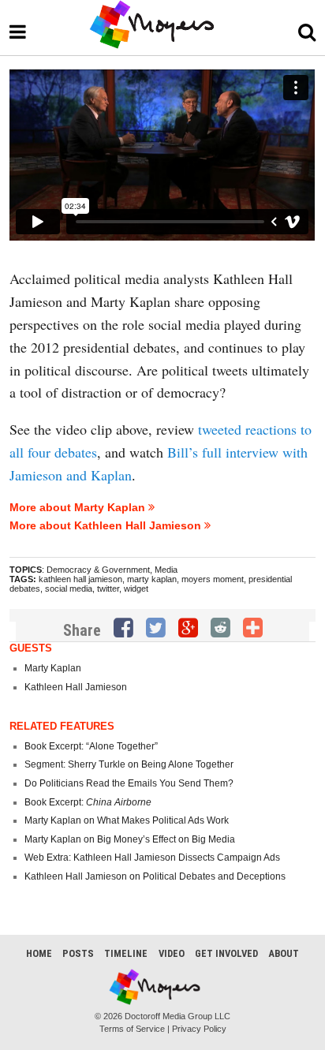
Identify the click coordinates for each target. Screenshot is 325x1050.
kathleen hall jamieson (80, 579)
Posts (78, 953)
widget (136, 588)
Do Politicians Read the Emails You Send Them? (128, 783)
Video (172, 953)
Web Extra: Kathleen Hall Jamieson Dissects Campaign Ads (152, 857)
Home (39, 953)
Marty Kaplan (52, 668)
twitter (108, 588)
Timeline (126, 953)
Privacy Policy (199, 1028)
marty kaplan (152, 579)
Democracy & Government (98, 569)
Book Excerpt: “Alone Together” (91, 746)
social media (68, 588)
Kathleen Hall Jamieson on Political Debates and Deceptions (155, 876)
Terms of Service (132, 1028)
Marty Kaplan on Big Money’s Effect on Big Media (129, 839)
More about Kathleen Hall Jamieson (106, 525)
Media (166, 569)
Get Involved (226, 953)
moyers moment (212, 579)
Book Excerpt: (87, 802)
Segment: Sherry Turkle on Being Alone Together (128, 764)
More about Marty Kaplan (78, 507)
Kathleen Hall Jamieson (75, 687)
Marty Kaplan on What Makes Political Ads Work (126, 820)
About (283, 953)
